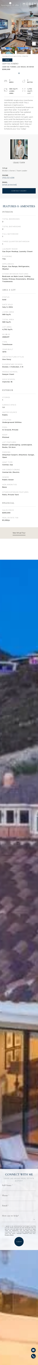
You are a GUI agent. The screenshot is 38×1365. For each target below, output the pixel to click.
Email (4, 1206)
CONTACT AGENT (19, 191)
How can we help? (10, 1216)
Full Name (7, 1185)
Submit (19, 1241)
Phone (5, 1196)
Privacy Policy (9, 1235)
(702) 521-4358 (8, 178)
